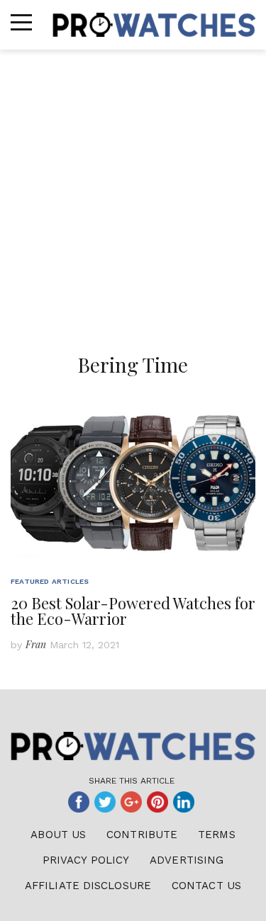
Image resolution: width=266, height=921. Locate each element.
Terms (216, 834)
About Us (58, 834)
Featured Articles (50, 581)
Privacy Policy (86, 860)
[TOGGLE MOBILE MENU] (21, 22)
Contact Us (206, 885)
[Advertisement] (133, 189)
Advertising (186, 860)
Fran (36, 644)
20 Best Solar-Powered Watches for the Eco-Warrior (133, 610)
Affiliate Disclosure (88, 885)
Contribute (141, 834)
